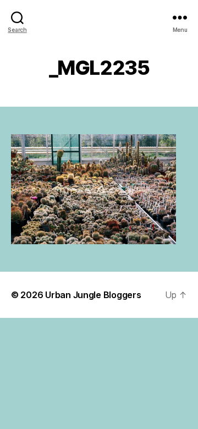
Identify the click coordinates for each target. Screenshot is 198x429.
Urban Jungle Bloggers (93, 294)
